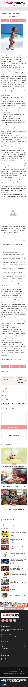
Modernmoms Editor (14, 16)
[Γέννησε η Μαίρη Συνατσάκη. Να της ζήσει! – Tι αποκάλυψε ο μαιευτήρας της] (5, 595)
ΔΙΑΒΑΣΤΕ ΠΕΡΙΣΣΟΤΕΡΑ (15, 682)
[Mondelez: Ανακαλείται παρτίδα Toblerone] (5, 547)
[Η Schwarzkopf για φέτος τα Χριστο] (23, 605)
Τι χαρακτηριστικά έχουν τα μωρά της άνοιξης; (14, 466)
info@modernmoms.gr (9, 659)
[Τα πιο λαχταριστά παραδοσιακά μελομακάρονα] (5, 588)
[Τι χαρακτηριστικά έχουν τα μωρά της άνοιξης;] (14, 456)
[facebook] (14, 438)
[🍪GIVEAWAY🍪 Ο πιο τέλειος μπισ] (19, 605)
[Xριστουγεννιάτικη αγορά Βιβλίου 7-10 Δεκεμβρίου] (5, 554)
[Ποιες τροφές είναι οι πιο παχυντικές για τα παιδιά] (14, 475)
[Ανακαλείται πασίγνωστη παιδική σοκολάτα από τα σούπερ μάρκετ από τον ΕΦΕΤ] (5, 541)
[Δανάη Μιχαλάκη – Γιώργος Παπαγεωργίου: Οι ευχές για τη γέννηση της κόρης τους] (5, 568)
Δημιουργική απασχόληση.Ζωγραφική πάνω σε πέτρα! (20, 381)
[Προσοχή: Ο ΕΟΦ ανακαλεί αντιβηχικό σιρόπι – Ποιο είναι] (5, 575)
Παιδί (14, 463)
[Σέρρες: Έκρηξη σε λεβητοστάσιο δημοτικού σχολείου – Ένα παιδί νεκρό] (5, 582)
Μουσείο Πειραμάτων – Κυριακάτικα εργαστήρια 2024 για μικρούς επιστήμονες (18, 534)
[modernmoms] (14, 3)
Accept (4, 684)
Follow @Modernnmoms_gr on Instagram (14, 608)
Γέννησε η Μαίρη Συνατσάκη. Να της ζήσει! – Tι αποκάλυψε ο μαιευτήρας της (18, 595)
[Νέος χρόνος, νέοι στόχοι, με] (12, 605)
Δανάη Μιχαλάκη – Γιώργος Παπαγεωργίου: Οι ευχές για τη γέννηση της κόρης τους (16, 568)
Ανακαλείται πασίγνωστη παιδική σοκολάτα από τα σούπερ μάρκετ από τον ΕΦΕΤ (18, 541)
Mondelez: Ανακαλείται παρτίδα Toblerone (10, 636)
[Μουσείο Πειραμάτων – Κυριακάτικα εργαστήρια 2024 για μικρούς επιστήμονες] (5, 534)
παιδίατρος (4, 371)
